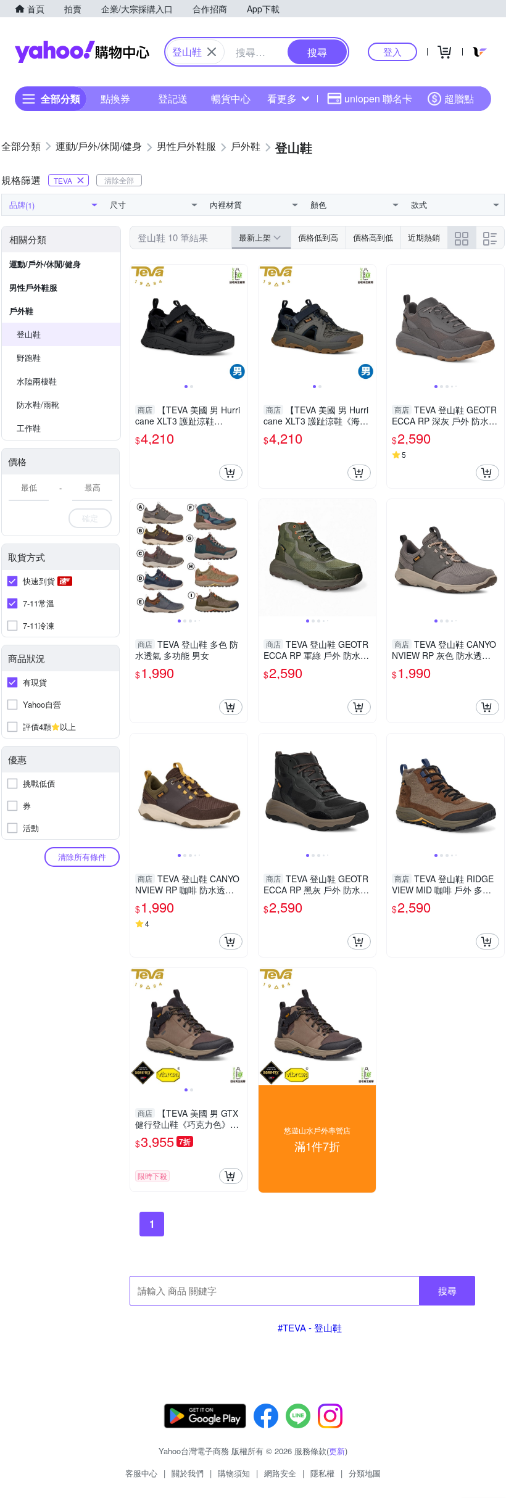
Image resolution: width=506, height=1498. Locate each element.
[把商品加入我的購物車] (231, 473)
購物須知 (234, 1473)
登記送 (173, 98)
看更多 (282, 98)
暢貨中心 (231, 98)
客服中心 (141, 1473)
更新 (337, 1451)
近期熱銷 (424, 237)
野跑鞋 (29, 357)
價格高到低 (373, 237)
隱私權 (322, 1473)
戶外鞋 (21, 311)
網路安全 (280, 1473)
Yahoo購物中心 (82, 52)
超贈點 (459, 98)
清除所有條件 (82, 857)
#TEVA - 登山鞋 (310, 1327)
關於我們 (188, 1473)
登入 (392, 51)
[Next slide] (239, 323)
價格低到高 (318, 237)
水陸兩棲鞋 (37, 381)
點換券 (115, 98)
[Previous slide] (138, 323)
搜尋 (447, 1290)
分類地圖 (365, 1473)
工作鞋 (29, 428)
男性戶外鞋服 (33, 287)
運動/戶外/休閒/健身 (45, 264)
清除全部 (119, 180)
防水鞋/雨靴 (38, 404)
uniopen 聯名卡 (378, 98)
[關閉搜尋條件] (211, 51)
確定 (90, 518)
